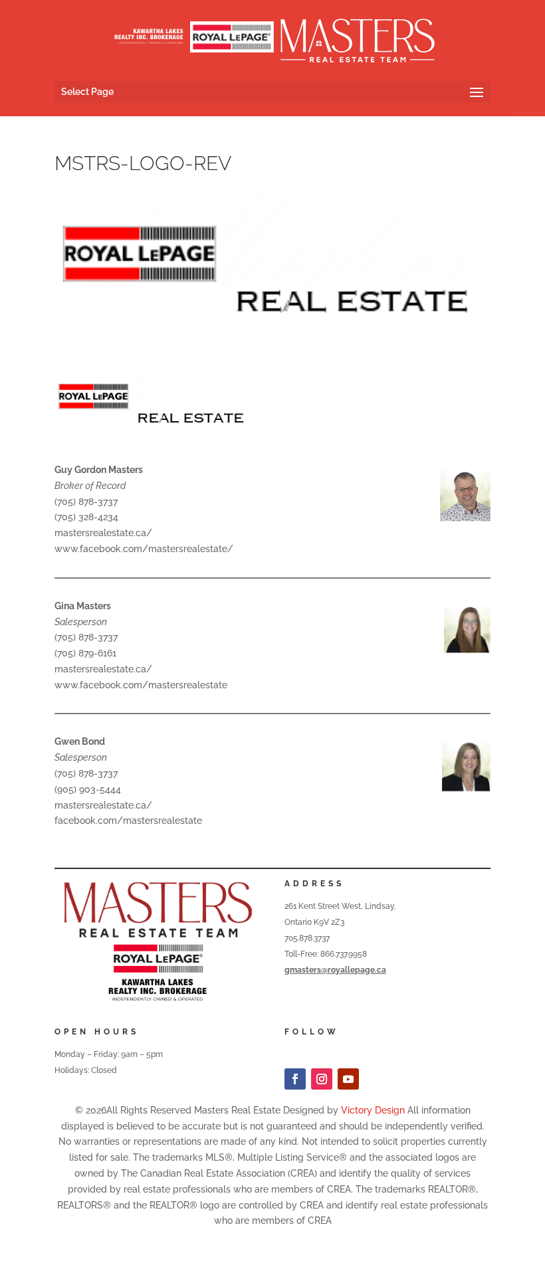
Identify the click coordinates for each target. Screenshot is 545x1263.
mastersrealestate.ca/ (103, 533)
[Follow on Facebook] (295, 1079)
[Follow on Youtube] (348, 1079)
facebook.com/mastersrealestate (128, 820)
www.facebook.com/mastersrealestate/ (143, 548)
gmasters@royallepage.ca (335, 970)
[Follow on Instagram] (321, 1079)
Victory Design (373, 1110)
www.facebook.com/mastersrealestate (140, 685)
